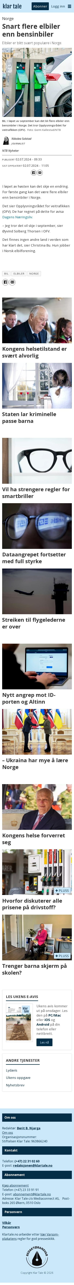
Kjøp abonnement (15, 1185)
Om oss (7, 1133)
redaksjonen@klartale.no (32, 1165)
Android (42, 1024)
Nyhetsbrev (15, 1085)
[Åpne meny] (69, 6)
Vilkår (6, 1223)
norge (34, 273)
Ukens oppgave (18, 1077)
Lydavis (11, 1070)
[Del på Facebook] (34, 172)
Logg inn (58, 6)
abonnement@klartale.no (32, 1194)
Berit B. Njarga (28, 1128)
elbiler (18, 273)
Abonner (40, 6)
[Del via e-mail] (40, 172)
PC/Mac (54, 1015)
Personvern (11, 1227)
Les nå (44, 1042)
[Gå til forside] (12, 6)
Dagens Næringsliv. (17, 217)
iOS (47, 1019)
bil (6, 273)
